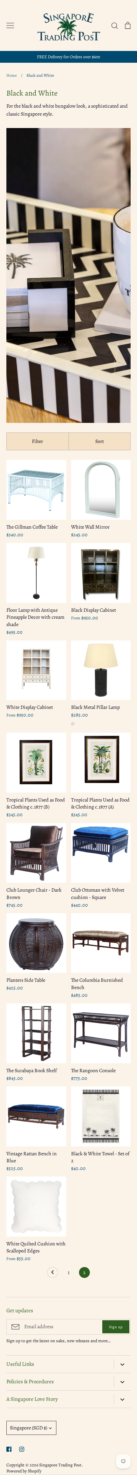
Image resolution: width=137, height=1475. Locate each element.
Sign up (116, 1326)
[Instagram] (21, 1449)
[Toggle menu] (10, 25)
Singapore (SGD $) (28, 1427)
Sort (99, 441)
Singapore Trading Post (60, 1465)
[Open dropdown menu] (122, 1364)
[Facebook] (9, 1449)
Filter (37, 441)
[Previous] (52, 1274)
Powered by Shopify (23, 1471)
